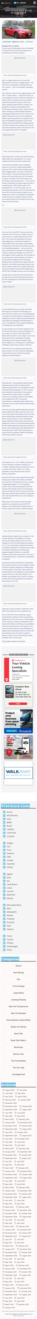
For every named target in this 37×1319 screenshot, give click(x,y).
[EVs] (18, 979)
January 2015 (10, 1288)
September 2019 (11, 1197)
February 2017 (23, 1246)
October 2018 (26, 1213)
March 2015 (9, 1285)
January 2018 (10, 1230)
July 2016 (8, 1259)
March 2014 (9, 1304)
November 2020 (11, 1174)
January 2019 (10, 1210)
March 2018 (9, 1226)
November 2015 (11, 1272)
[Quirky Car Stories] (18, 1027)
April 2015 (20, 1282)
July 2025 (8, 1113)
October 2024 (27, 1126)
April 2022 (21, 1145)
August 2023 (26, 1136)
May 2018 (8, 1223)
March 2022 (9, 1148)
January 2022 (10, 1152)
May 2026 (21, 1093)
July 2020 (8, 1181)
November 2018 (11, 1213)
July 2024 (8, 1132)
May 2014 (8, 1301)
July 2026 (23, 1090)
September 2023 (11, 1136)
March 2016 (9, 1265)
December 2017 (25, 1230)
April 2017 (20, 1243)
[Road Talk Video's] (18, 1040)
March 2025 (9, 1119)
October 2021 (26, 1155)
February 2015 (23, 1285)
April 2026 (9, 1097)
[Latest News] (18, 993)
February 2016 (23, 1265)
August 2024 (26, 1129)
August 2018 (26, 1217)
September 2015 (11, 1275)
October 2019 (26, 1194)
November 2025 (11, 1106)
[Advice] (18, 966)
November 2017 (11, 1233)
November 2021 (11, 1155)
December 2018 (25, 1210)
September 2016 (11, 1256)
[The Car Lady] (18, 1068)
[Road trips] (18, 1047)
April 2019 (20, 1204)
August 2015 (26, 1275)
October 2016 (26, 1252)
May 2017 (8, 1243)
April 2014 (20, 1301)
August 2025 (26, 1110)
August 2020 (26, 1178)
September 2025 (11, 1110)
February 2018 (23, 1226)
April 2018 (20, 1223)
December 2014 (25, 1288)
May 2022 (8, 1145)
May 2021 (8, 1165)
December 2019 (25, 1191)
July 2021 (8, 1161)
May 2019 (8, 1204)
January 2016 (10, 1269)
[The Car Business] (18, 1061)
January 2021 (10, 1171)
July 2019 (8, 1200)
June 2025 (21, 1113)
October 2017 (26, 1233)
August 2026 (9, 1090)
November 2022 (23, 1139)
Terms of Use (20, 1316)
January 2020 (10, 1191)
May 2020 (8, 1184)
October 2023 (22, 1132)
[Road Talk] (18, 1034)
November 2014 (11, 1291)
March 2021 (9, 1168)
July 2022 (8, 1142)
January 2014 (10, 1308)
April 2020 (21, 1184)
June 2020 (21, 1181)
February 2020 (24, 1187)
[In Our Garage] (18, 986)
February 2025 (24, 1119)
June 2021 (20, 1161)
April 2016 (20, 1262)
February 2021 (23, 1168)
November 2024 (11, 1126)
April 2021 (20, 1165)
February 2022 (24, 1148)
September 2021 (11, 1158)
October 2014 (26, 1291)
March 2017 (9, 1246)
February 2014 (23, 1304)
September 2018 (11, 1217)
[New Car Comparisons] (18, 1006)
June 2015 (20, 1278)
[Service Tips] (18, 1054)
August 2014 (26, 1295)
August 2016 (26, 1256)
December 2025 (11, 1103)
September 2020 (11, 1178)
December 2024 (26, 1123)
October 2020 (27, 1174)
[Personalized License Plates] (18, 1020)
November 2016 (11, 1252)
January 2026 (26, 1100)
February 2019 (23, 1207)
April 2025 (21, 1116)
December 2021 (25, 1152)
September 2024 (11, 1129)
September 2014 (11, 1295)
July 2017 (8, 1239)
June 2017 (20, 1239)
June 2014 (20, 1298)
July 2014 (8, 1298)
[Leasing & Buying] (18, 1000)
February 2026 (10, 1100)
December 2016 (25, 1249)
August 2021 (26, 1158)
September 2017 (11, 1236)
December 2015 (25, 1269)
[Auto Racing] (18, 973)
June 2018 (20, 1220)
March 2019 (9, 1207)
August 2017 (26, 1236)
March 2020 (9, 1187)
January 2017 (10, 1249)
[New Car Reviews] (18, 1013)
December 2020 (25, 1171)
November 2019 (11, 1194)
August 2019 (26, 1197)
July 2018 (8, 1220)
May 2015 (8, 1282)
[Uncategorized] (18, 1074)
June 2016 (20, 1259)
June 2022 (21, 1142)
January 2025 (10, 1123)
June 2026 (9, 1093)
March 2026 (22, 1097)
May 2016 (8, 1262)
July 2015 (8, 1278)
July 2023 (8, 1139)
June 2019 (20, 1200)
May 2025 (8, 1116)
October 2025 (27, 1106)
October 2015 (26, 1272)
